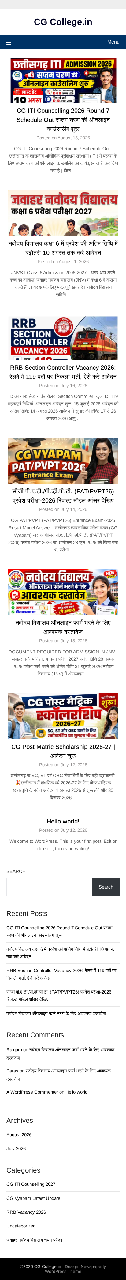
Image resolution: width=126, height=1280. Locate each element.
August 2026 (18, 1134)
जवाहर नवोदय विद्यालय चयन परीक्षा (34, 1240)
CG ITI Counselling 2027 (30, 1184)
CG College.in (63, 22)
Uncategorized (20, 1225)
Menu (113, 42)
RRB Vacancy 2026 (26, 1212)
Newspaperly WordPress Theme (75, 1269)
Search (16, 871)
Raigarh (14, 1049)
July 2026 (16, 1148)
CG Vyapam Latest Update (33, 1198)
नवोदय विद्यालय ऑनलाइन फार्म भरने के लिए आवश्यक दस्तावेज (56, 1013)
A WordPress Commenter (32, 1092)
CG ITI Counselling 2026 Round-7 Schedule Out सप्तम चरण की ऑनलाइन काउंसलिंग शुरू (63, 119)
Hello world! (63, 821)
